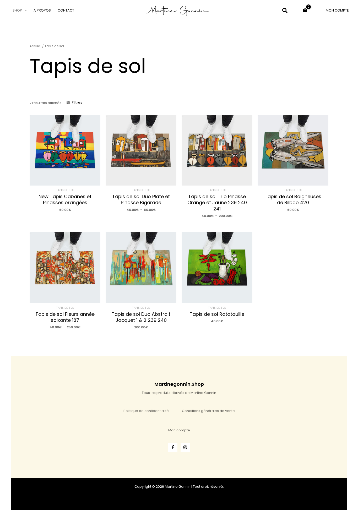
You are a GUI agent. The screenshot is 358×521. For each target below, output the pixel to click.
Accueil (35, 46)
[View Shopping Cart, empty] (305, 10)
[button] (24, 10)
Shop (17, 10)
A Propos (42, 10)
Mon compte (179, 430)
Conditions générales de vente (208, 410)
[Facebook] (172, 447)
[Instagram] (185, 447)
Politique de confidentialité (146, 410)
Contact (66, 10)
